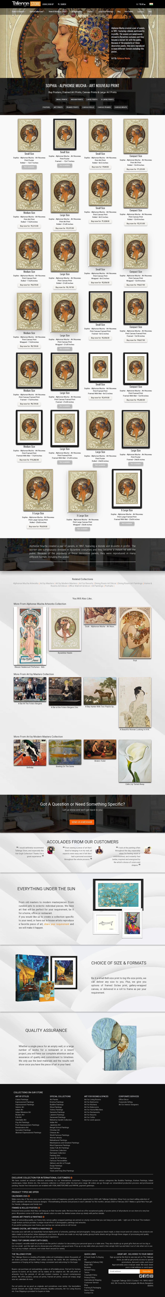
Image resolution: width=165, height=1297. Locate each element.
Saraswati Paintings (57, 1117)
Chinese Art (54, 1133)
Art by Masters (77, 11)
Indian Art (19, 1110)
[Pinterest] (151, 1277)
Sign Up (51, 4)
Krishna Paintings (57, 1102)
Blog (119, 11)
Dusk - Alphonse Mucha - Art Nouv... (100, 626)
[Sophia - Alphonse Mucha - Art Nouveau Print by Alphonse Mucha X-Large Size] (38, 490)
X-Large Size (38, 513)
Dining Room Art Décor (105, 583)
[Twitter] (140, 1277)
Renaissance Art (22, 1127)
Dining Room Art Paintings (130, 583)
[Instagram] (148, 1277)
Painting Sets (55, 1155)
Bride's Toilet (99, 761)
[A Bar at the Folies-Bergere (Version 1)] (65, 691)
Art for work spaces (92, 1120)
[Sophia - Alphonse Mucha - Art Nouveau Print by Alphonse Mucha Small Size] (29, 135)
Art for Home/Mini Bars (93, 1110)
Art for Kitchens (90, 1105)
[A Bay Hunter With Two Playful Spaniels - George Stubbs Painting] (100, 691)
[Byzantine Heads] (65, 629)
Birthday (30, 767)
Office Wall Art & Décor (79, 586)
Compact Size (136, 156)
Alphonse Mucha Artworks (25, 583)
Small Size (29, 153)
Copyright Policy (90, 1275)
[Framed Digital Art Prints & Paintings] (51, 1229)
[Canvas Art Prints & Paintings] (43, 1217)
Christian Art (55, 1130)
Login (44, 4)
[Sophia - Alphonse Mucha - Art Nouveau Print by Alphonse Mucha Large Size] (64, 193)
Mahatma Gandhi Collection (61, 1120)
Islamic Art (19, 1107)
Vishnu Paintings (56, 1110)
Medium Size (29, 212)
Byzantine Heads (65, 653)
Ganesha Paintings (57, 1112)
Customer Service (91, 1282)
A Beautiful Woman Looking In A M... (135, 729)
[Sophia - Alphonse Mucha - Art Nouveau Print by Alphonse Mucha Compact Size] (135, 136)
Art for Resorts (86, 583)
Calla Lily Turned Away (135, 784)
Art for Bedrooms (91, 1102)
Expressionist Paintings (24, 1102)
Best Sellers (129, 11)
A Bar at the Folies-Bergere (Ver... (65, 707)
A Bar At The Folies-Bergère (30, 703)
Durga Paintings (56, 1166)
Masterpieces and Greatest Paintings (64, 1143)
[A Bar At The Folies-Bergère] (30, 689)
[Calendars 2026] (29, 1196)
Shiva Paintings (56, 1107)
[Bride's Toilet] (100, 749)
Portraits (109, 586)
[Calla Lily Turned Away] (135, 761)
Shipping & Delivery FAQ (93, 1262)
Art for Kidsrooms (91, 1107)
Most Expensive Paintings (60, 1145)
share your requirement (56, 924)
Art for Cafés (89, 1117)
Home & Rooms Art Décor (58, 11)
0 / (140, 4)
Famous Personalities (58, 1161)
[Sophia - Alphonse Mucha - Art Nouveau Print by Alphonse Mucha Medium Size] (29, 191)
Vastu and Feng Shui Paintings (62, 1171)
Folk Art (18, 1117)
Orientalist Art (20, 1120)
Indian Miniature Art (23, 1112)
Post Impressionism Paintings (27, 1125)
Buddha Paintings (57, 1105)
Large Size (65, 215)
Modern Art (19, 1115)
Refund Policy (89, 1270)
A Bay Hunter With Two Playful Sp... (100, 706)
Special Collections (36, 11)
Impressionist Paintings (24, 1105)
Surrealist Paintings (23, 1130)
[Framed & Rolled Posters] (39, 1208)
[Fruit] (135, 632)
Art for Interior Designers (129, 1105)
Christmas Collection (58, 1150)
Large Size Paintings (106, 11)
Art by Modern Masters (66, 583)
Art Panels (54, 1099)
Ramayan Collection (58, 1153)
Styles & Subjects (18, 11)
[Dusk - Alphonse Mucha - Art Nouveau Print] (100, 615)
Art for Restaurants (92, 1112)
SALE (150, 11)
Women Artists (56, 1138)
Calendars (140, 11)
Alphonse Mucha (123, 58)
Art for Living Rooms (92, 1099)
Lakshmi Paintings (57, 1115)
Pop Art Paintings (22, 1122)
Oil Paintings (97, 586)
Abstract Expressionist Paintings (28, 1133)
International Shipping (92, 1280)
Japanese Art (55, 1125)
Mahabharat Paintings (58, 1140)
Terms (86, 1272)
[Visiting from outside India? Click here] (71, 1178)
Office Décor (124, 1099)
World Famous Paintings (59, 1135)
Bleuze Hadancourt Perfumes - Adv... (30, 667)
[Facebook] (144, 1277)
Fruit (135, 660)
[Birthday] (30, 752)
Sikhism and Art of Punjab (60, 1163)
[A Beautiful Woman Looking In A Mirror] (135, 702)
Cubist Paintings (21, 1099)
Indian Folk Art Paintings (59, 1148)
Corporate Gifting (126, 1102)
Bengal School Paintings (59, 1127)
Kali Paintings (55, 1168)
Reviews (87, 1267)
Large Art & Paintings (58, 1158)
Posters (90, 11)
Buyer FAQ (88, 1265)
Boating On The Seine (65, 766)
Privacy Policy (89, 1277)
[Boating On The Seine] (65, 752)
